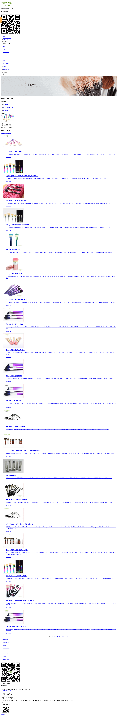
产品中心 (4, 49)
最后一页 (65, 636)
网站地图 (5, 39)
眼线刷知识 (6, 104)
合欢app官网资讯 (6, 52)
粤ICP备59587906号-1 (8, 690)
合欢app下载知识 (8, 107)
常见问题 (5, 110)
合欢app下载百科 (7, 133)
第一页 (53, 636)
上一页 (56, 636)
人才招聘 (4, 66)
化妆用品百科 (5, 639)
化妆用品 (4, 645)
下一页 (61, 636)
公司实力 (4, 60)
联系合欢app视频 (7, 38)
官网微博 (5, 36)
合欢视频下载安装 (6, 63)
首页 (4, 46)
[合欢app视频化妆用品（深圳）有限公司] (7, 5)
